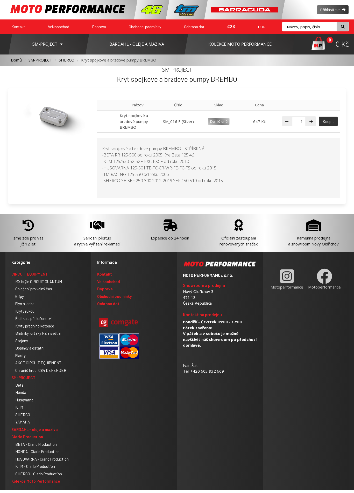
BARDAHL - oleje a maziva (34, 429)
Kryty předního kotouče (34, 326)
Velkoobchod (58, 26)
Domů (16, 60)
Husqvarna (24, 400)
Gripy (19, 296)
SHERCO (66, 60)
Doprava (99, 26)
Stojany (21, 340)
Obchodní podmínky (145, 26)
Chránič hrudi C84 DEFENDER (40, 370)
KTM (19, 407)
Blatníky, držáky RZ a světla (38, 333)
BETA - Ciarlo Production (36, 444)
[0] (318, 44)
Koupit (328, 121)
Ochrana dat (194, 26)
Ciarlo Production (27, 436)
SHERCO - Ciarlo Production (38, 473)
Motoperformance (287, 287)
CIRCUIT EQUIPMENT (29, 274)
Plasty (20, 355)
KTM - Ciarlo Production (35, 466)
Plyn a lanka (24, 303)
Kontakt (18, 26)
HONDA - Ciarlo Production (37, 451)
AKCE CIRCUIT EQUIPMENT (38, 362)
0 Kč (342, 44)
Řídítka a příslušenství (33, 318)
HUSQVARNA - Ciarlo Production (42, 459)
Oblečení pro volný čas (33, 288)
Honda (20, 392)
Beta (19, 385)
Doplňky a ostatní (29, 348)
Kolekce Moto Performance (35, 481)
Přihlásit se (330, 9)
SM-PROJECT (40, 60)
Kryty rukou (24, 311)
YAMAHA (22, 422)
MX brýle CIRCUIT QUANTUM (38, 281)
